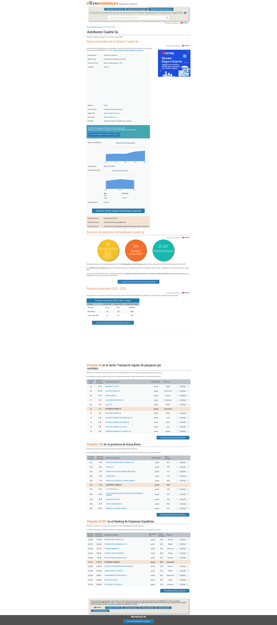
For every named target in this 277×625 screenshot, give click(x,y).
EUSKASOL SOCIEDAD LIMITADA (114, 553)
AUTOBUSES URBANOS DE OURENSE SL (117, 422)
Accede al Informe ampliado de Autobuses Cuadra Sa (118, 211)
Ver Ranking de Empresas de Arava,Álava (173, 515)
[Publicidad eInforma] (174, 76)
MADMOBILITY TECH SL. (112, 386)
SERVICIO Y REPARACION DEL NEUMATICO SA (120, 462)
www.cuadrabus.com (110, 117)
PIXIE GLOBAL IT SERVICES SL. (114, 584)
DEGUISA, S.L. (110, 467)
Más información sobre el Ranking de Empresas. (129, 50)
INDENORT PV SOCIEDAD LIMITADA (116, 508)
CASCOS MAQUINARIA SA (114, 504)
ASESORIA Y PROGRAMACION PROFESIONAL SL (119, 566)
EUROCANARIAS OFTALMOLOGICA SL (116, 575)
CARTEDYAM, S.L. (111, 476)
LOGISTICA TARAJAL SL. (112, 391)
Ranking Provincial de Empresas (137, 9)
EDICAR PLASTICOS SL (113, 499)
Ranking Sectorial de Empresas (160, 9)
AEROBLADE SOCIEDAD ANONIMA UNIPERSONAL (121, 471)
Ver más (182, 386)
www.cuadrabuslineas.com (112, 113)
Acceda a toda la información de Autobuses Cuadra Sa (138, 282)
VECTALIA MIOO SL (111, 395)
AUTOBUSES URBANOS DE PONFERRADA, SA (119, 418)
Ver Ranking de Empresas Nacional (175, 591)
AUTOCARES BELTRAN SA (113, 413)
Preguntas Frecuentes (113, 608)
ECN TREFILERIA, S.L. (112, 489)
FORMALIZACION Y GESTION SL (114, 571)
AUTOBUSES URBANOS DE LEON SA (116, 427)
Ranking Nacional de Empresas (114, 9)
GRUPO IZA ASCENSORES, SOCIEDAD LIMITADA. (120, 481)
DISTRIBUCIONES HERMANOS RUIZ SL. (116, 544)
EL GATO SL (108, 405)
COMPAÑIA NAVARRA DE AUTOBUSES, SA (118, 431)
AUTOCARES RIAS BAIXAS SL (114, 400)
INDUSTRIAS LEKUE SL (111, 580)
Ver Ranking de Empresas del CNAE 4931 (173, 438)
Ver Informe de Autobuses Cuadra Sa (138, 621)
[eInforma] (97, 606)
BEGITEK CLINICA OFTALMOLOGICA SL (116, 558)
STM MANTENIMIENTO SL (112, 549)
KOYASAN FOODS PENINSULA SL (114, 539)
